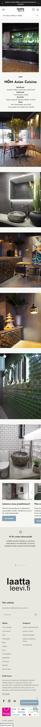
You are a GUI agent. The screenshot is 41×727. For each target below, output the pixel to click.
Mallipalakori (6, 725)
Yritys (4, 650)
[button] (2, 363)
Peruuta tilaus (6, 669)
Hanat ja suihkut (28, 631)
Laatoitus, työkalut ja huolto (29, 640)
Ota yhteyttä (9, 518)
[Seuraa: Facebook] (3, 700)
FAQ (3, 635)
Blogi (4, 642)
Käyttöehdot (6, 658)
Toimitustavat (6, 631)
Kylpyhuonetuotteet (28, 635)
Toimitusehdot (6, 654)
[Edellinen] (2, 3)
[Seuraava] (38, 3)
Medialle (5, 665)
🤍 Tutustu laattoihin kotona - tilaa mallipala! (20, 3)
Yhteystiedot (6, 639)
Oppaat (4, 646)
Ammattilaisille (27, 645)
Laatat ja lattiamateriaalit (30, 627)
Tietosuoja (5, 661)
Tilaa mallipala (6, 627)
